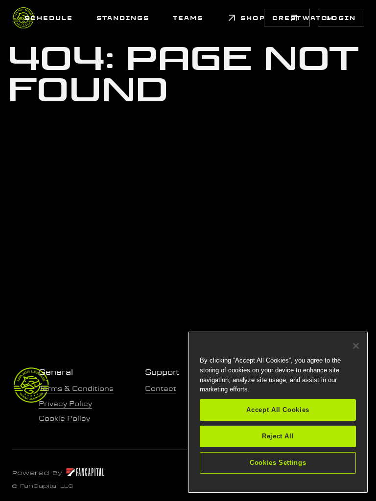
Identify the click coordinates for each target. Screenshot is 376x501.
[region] (278, 412)
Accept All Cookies (277, 409)
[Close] (356, 346)
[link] (49, 17)
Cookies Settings (278, 462)
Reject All (278, 436)
